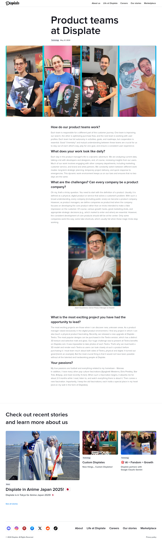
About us (96, 3)
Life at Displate (110, 3)
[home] (13, 3)
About (79, 528)
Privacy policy (151, 537)
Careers (124, 3)
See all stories (12, 504)
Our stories (136, 3)
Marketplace (150, 3)
